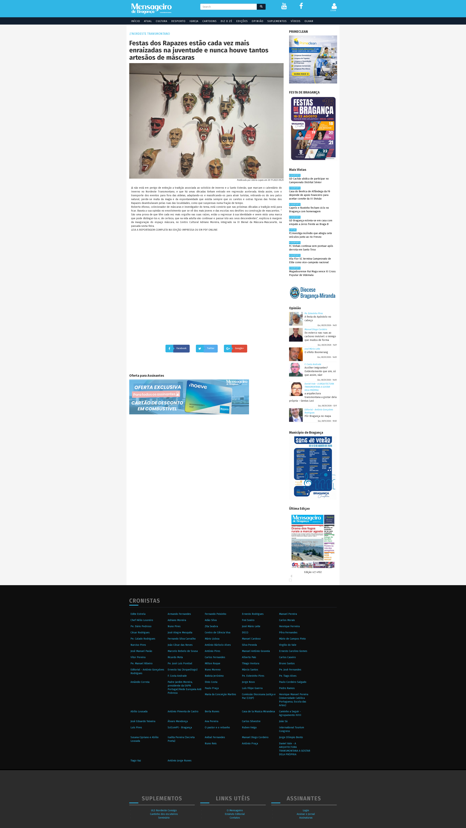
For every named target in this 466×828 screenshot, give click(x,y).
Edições (242, 21)
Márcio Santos (250, 669)
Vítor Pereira (138, 657)
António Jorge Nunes (179, 760)
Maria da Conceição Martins (220, 694)
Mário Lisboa (212, 638)
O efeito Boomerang (316, 352)
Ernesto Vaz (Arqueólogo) (183, 669)
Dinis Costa (211, 682)
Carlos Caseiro (287, 657)
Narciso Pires (138, 644)
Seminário (164, 817)
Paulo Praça (212, 688)
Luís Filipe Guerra (252, 688)
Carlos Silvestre (251, 721)
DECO (245, 632)
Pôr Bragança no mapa (318, 416)
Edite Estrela (138, 614)
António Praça (250, 743)
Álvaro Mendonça (178, 721)
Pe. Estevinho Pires (314, 313)
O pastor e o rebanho (217, 727)
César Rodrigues (140, 632)
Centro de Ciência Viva (217, 632)
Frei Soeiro (248, 620)
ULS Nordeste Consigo (164, 810)
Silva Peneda (249, 644)
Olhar (309, 21)
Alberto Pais (249, 657)
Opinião (257, 21)
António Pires (212, 651)
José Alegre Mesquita (180, 632)
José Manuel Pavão (141, 651)
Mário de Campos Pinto (292, 638)
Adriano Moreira (177, 620)
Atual (148, 21)
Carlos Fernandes (215, 657)
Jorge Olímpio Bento (291, 737)
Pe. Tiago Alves (288, 675)
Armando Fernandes (179, 614)
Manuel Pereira (288, 614)
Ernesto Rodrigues (253, 614)
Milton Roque (212, 663)
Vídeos (296, 21)
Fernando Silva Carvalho (182, 638)
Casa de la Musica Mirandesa (258, 711)
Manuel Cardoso (251, 638)
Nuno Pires (174, 626)
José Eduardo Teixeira (143, 721)
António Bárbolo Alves (218, 644)
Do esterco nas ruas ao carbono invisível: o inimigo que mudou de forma (320, 336)
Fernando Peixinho (215, 614)
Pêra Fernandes (288, 632)
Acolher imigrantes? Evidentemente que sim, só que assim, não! (320, 371)
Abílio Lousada (139, 711)
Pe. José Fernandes (290, 669)
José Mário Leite (312, 349)
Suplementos (277, 21)
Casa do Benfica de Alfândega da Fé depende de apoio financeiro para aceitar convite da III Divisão (309, 195)
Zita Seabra (211, 626)
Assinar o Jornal (306, 814)
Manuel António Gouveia (256, 651)
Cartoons (209, 21)
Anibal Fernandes (215, 737)
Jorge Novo (248, 682)
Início (135, 21)
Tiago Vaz (136, 760)
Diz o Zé (226, 21)
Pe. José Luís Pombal (180, 663)
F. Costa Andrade (313, 364)
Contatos (235, 817)
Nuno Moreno (213, 669)
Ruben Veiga (249, 727)
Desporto (178, 21)
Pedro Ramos (287, 688)
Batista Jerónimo (214, 675)
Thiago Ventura (250, 663)
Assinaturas (306, 817)
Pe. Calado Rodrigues (143, 638)
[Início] (151, 8)
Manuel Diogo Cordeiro (316, 329)
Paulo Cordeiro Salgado (292, 682)
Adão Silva (211, 620)
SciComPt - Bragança (180, 727)
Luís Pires (136, 727)
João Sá (283, 721)
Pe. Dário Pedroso (141, 626)
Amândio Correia (140, 682)
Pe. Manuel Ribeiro (142, 663)
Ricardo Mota (175, 657)
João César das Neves (180, 644)
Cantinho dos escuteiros (164, 814)
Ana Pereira (211, 721)
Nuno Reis (211, 743)
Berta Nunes (212, 711)
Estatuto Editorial (235, 814)
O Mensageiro (235, 810)
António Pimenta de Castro (183, 711)
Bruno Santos (287, 663)
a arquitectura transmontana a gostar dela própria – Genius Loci (313, 397)
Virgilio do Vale (287, 644)
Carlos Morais (287, 620)
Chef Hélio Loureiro (142, 620)
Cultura (161, 21)
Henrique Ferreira (289, 626)
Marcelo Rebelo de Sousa (183, 651)
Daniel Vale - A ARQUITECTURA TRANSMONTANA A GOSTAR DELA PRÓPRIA (319, 387)
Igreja (193, 21)
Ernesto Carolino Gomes (293, 651)
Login (306, 810)
